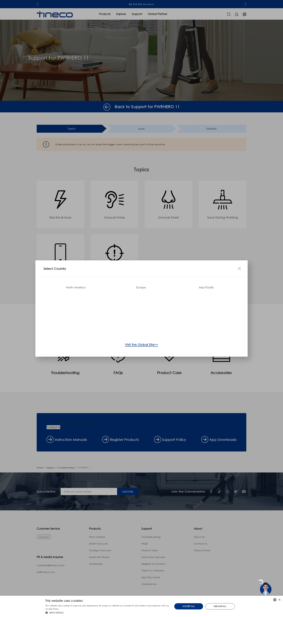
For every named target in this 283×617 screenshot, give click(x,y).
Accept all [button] (188, 606)
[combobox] (274, 599)
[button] (107, 613)
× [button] (279, 599)
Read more (65, 609)
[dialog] (141, 606)
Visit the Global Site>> (141, 344)
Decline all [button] (220, 606)
